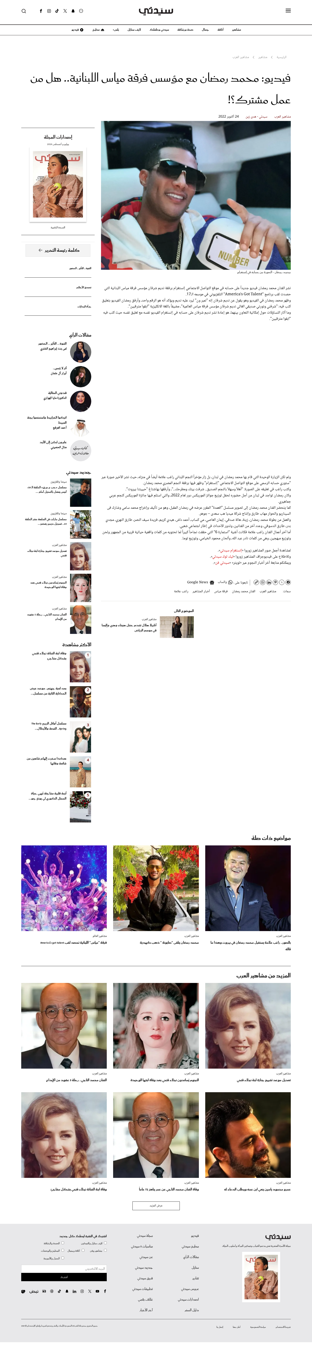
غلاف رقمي (145, 1300)
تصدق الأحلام (83, 287)
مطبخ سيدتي (190, 1246)
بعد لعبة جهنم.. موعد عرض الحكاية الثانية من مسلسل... (48, 691)
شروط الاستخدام (283, 1327)
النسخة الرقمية (58, 227)
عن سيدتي (146, 1257)
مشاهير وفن (96, 1251)
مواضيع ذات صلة (271, 838)
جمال (205, 29)
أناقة (220, 29)
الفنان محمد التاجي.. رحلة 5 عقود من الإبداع (47, 617)
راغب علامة (181, 591)
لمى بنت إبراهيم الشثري (53, 349)
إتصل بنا (219, 1327)
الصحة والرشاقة (52, 1243)
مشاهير (236, 29)
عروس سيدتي (190, 1289)
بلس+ (116, 29)
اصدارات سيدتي (188, 1300)
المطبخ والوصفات (50, 1251)
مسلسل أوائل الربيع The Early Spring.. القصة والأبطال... (48, 726)
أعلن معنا (236, 1327)
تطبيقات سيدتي (142, 1289)
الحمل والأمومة (52, 1258)
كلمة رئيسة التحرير (62, 250)
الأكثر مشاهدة (76, 645)
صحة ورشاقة (185, 29)
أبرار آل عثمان (59, 373)
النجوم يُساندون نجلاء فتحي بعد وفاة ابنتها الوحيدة (48, 585)
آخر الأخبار (146, 1310)
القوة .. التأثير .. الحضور (80, 268)
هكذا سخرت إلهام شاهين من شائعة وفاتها (46, 761)
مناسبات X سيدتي (142, 1246)
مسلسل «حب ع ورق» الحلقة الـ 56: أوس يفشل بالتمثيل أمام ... (47, 489)
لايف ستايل (134, 29)
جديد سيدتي (78, 472)
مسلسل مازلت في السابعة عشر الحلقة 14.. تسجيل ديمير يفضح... (46, 521)
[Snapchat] (73, 11)
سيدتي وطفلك (159, 29)
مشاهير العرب (282, 117)
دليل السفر (192, 1310)
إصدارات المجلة (58, 137)
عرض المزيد (156, 1205)
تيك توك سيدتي (222, 557)
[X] (65, 11)
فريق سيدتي (145, 1278)
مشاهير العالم (100, 936)
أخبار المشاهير (201, 591)
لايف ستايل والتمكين (91, 1243)
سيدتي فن (222, 563)
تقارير (195, 1278)
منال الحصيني (59, 447)
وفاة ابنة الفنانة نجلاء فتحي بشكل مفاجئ (49, 656)
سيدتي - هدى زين (256, 117)
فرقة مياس (221, 591)
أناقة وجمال (73, 1251)
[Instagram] (49, 11)
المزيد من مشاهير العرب (263, 976)
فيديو (75, 29)
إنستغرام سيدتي (231, 550)
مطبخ (96, 29)
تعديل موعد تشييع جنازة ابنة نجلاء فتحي (47, 553)
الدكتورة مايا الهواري (55, 398)
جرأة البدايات (84, 306)
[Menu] (288, 11)
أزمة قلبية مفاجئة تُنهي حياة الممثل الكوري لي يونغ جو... (47, 796)
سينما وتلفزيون (59, 481)
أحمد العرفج (60, 428)
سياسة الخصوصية (258, 1327)
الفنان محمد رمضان (243, 591)
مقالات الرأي (80, 335)
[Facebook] (41, 11)
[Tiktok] (57, 11)
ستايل (195, 1268)
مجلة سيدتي (145, 1236)
